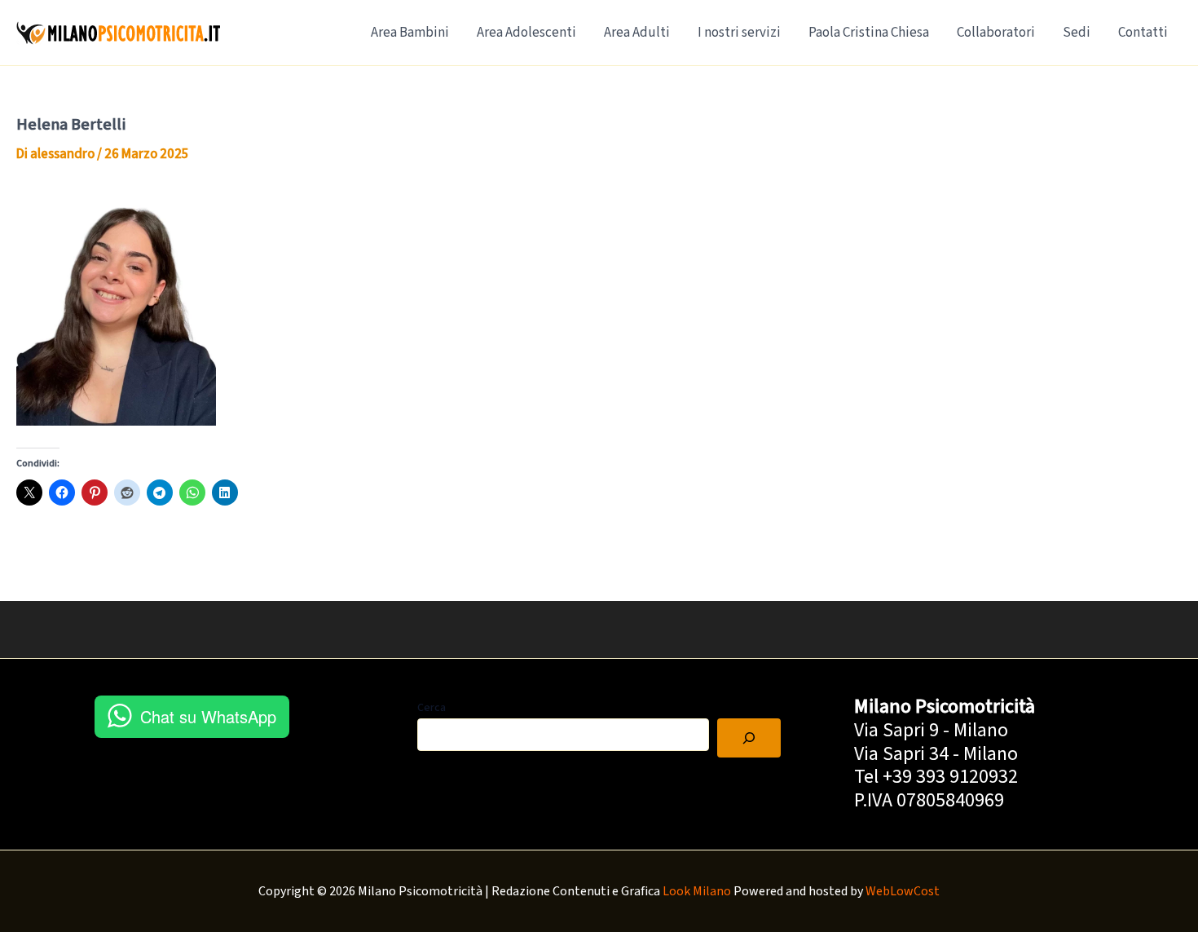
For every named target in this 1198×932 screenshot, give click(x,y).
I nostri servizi (739, 32)
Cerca (431, 708)
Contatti (1143, 32)
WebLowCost (902, 891)
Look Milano (697, 891)
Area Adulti (637, 32)
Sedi (1076, 32)
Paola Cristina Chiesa (868, 32)
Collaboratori (996, 32)
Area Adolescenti (526, 32)
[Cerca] (749, 738)
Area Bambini (410, 32)
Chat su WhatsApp (208, 716)
